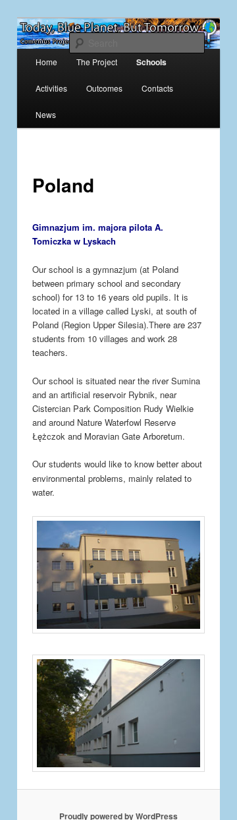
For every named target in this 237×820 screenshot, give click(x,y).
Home (46, 61)
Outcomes (104, 88)
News (46, 114)
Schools (151, 62)
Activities (51, 88)
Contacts (157, 88)
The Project (96, 61)
